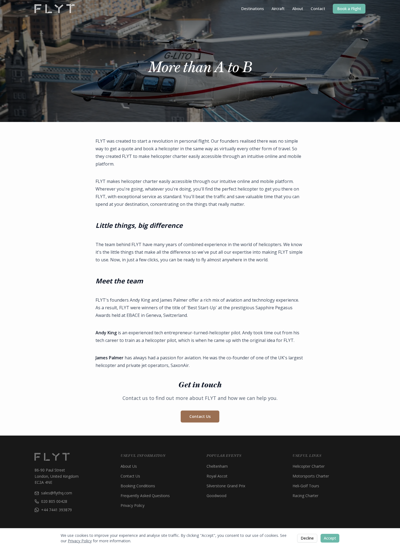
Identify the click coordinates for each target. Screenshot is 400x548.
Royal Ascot (217, 476)
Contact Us (200, 416)
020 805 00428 (54, 501)
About (297, 8)
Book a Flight (349, 8)
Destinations (252, 8)
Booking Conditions (138, 485)
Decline (307, 538)
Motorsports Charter (311, 476)
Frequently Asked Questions (145, 495)
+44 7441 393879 (56, 509)
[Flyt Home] (55, 8)
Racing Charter (305, 495)
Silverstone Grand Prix (226, 485)
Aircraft (278, 8)
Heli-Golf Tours (306, 485)
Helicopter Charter (309, 466)
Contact (318, 8)
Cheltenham (217, 466)
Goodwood (216, 495)
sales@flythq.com (56, 492)
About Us (129, 466)
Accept (330, 538)
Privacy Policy (132, 505)
